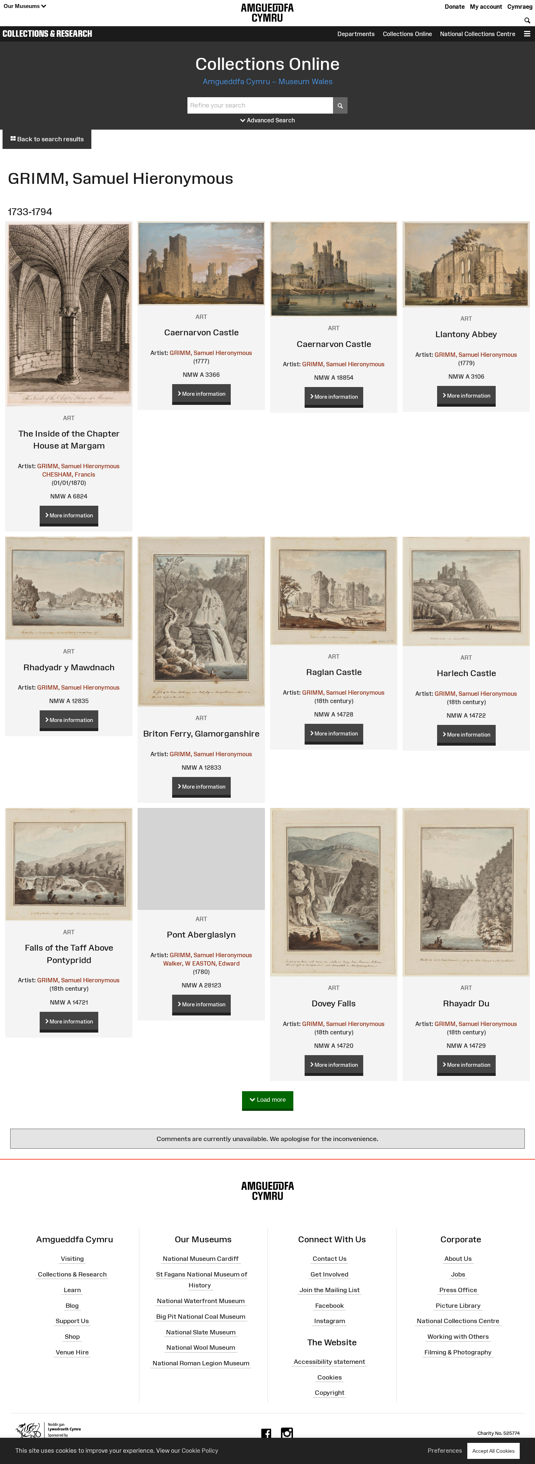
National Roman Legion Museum (200, 1363)
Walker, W (177, 963)
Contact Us (329, 1258)
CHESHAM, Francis (68, 474)
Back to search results (50, 139)
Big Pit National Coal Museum (200, 1316)
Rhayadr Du (466, 1003)
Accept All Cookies (493, 1451)
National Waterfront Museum (201, 1301)
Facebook (329, 1305)
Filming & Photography (458, 1352)
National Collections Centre (477, 34)
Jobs (458, 1274)
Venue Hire (72, 1352)
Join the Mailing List (330, 1290)
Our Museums (22, 6)
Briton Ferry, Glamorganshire (201, 733)
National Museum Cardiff (201, 1258)
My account (486, 6)
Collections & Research (47, 33)
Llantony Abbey (466, 334)
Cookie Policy (200, 1450)
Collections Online (407, 34)
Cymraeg (519, 6)
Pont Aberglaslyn (201, 934)
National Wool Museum (200, 1347)
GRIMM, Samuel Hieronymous (78, 466)
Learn (72, 1290)
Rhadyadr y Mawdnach (69, 667)
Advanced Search (270, 120)
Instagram (329, 1321)
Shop (72, 1336)
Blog (72, 1305)
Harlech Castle (466, 673)
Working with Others (458, 1336)
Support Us (72, 1321)
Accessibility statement (329, 1361)
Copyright (329, 1392)
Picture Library (458, 1305)
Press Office (458, 1290)
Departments (356, 34)
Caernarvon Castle (201, 332)
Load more (270, 1099)
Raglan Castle (334, 672)
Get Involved (329, 1274)
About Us (458, 1258)
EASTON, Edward (216, 963)
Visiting (72, 1258)
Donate (455, 6)
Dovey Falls (334, 1003)
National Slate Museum (200, 1331)
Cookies (329, 1377)
